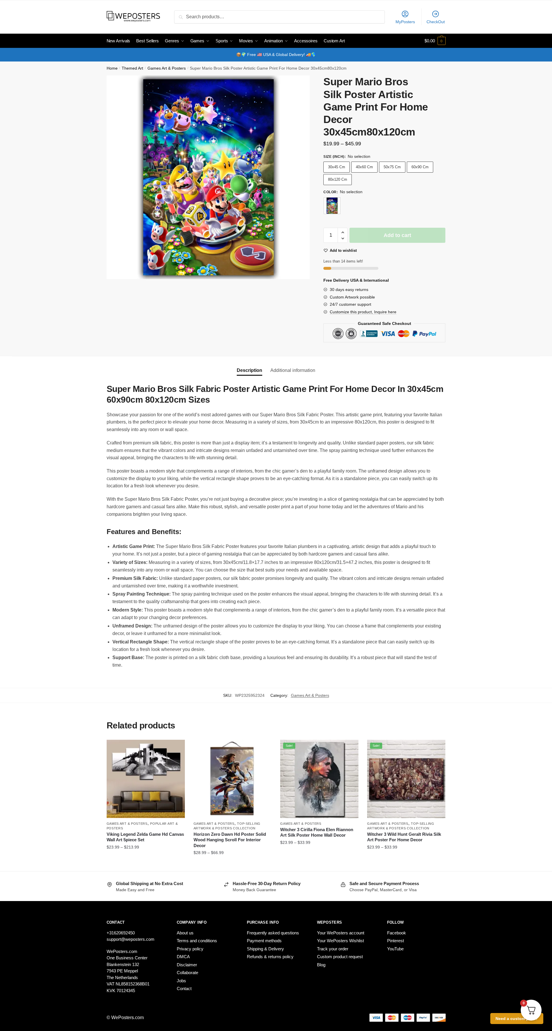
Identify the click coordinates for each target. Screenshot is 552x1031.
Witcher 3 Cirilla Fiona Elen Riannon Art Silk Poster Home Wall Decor (316, 832)
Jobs (181, 980)
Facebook (396, 932)
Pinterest (395, 940)
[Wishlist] (176, 748)
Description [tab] (249, 370)
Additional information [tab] (292, 370)
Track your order (332, 948)
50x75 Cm (392, 167)
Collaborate (187, 972)
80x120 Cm (337, 179)
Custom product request (340, 956)
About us (185, 932)
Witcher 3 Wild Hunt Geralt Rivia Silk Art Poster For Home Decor (404, 837)
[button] (342, 232)
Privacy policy (190, 948)
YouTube (395, 948)
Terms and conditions (197, 940)
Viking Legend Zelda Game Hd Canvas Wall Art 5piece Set (145, 837)
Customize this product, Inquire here (363, 312)
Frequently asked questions (273, 932)
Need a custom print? (516, 1018)
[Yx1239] (332, 205)
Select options (145, 864)
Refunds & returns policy (270, 956)
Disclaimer (187, 964)
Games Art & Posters (166, 68)
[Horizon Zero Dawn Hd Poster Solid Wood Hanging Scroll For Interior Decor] (233, 779)
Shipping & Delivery (265, 948)
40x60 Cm (364, 167)
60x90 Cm (420, 167)
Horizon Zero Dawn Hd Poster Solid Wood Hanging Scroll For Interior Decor (230, 840)
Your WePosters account (340, 932)
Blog (321, 964)
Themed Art (132, 68)
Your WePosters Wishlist (340, 940)
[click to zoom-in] (208, 177)
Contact (184, 988)
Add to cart (397, 235)
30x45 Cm (336, 167)
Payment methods (264, 940)
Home (112, 68)
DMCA (183, 956)
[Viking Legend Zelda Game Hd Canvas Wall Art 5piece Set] (146, 779)
